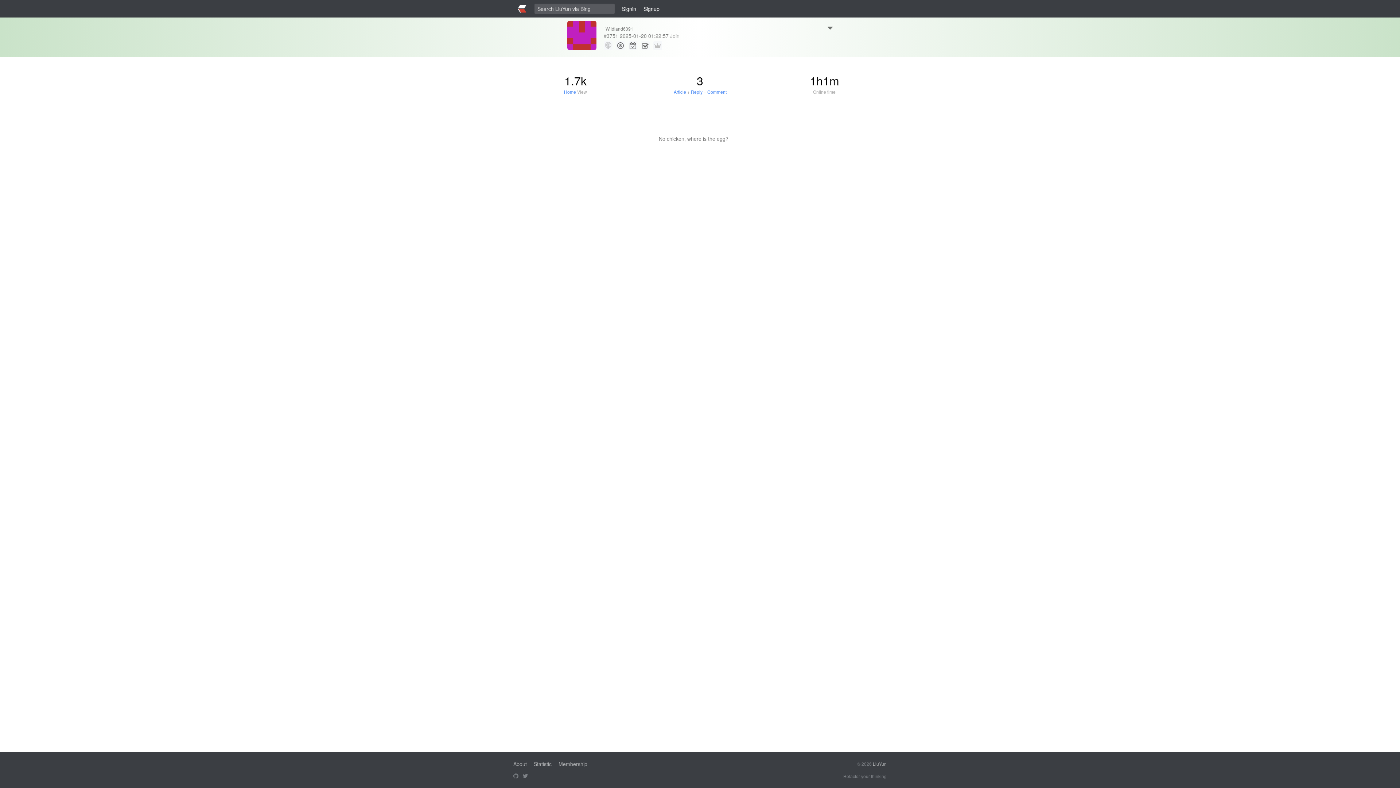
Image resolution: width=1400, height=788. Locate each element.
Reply (697, 92)
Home (570, 92)
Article (680, 92)
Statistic (543, 764)
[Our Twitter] (525, 776)
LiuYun (880, 764)
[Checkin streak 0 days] (633, 45)
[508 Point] (620, 45)
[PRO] (657, 45)
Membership (573, 764)
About (520, 764)
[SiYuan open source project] (515, 776)
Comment (717, 92)
